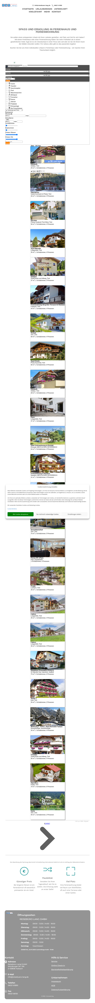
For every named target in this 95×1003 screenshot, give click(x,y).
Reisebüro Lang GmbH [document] (33, 919)
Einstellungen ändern (74, 514)
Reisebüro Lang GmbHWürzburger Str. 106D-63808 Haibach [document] (17, 966)
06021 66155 (13, 994)
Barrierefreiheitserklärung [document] (62, 970)
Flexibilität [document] (47, 878)
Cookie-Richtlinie (12, 509)
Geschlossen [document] (38, 946)
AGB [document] (53, 986)
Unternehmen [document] (59, 978)
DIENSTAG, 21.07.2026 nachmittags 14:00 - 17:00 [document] (37, 949)
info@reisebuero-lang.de (18, 977)
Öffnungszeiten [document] (26, 915)
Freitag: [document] (24, 939)
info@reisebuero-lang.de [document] (42, 5)
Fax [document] (9, 991)
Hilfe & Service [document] (59, 958)
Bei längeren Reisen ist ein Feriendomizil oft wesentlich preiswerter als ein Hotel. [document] (24, 887)
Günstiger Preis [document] (24, 881)
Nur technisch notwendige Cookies (47, 514)
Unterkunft (60, 9)
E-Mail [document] (11, 974)
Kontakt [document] (9, 958)
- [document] (38, 942)
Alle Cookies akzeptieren (20, 514)
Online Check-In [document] (58, 966)
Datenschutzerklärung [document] (60, 990)
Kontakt (56, 12)
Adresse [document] (12, 962)
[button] (9, 913)
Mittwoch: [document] (25, 931)
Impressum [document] (56, 981)
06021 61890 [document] (58, 5)
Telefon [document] (11, 983)
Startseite (28, 9)
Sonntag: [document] (25, 946)
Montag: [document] (24, 924)
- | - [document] (44, 924)
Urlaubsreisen (44, 9)
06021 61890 (13, 985)
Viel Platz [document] (70, 881)
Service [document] (54, 961)
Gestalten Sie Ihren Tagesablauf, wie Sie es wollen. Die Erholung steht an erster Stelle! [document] (47, 885)
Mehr (47, 12)
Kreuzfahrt (35, 12)
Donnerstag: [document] (26, 935)
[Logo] (9, 6)
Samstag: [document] (25, 942)
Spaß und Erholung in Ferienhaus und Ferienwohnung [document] (47, 30)
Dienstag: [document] (25, 927)
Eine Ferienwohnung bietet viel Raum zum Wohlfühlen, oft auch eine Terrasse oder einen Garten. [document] (71, 889)
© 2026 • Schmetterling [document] (47, 996)
